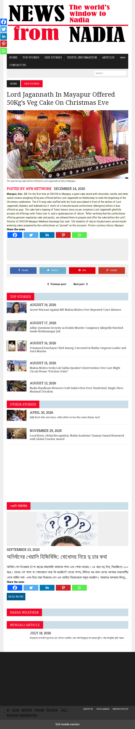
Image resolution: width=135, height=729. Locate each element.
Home (13, 57)
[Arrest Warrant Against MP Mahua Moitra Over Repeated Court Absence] (17, 311)
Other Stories (23, 404)
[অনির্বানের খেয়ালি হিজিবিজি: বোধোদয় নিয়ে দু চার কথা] (67, 543)
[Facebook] (15, 235)
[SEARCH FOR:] (110, 73)
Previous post (58, 284)
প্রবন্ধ (122, 57)
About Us (88, 709)
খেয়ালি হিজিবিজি (18, 506)
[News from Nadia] (67, 22)
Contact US (17, 65)
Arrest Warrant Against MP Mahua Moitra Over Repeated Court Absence (75, 309)
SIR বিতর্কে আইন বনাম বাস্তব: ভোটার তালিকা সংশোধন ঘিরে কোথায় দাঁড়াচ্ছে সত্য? (65, 417)
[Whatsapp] (79, 235)
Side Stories (53, 57)
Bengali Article (25, 625)
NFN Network (39, 188)
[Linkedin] (47, 235)
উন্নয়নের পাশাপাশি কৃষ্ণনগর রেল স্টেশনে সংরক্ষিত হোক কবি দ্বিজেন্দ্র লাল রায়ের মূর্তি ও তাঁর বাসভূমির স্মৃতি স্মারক (77, 638)
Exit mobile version (68, 724)
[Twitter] (31, 235)
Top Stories (31, 57)
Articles (108, 57)
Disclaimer (102, 709)
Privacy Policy (120, 709)
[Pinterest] (63, 235)
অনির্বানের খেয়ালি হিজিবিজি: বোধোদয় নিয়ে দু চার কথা (57, 556)
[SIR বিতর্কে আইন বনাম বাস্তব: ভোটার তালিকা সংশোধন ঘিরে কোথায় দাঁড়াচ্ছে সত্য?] (17, 418)
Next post (78, 284)
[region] (67, 678)
